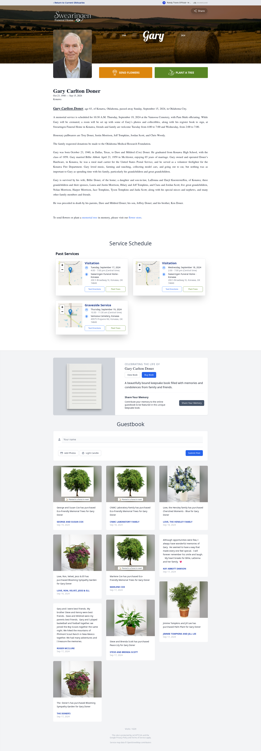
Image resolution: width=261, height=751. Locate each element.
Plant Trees (115, 289)
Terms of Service (139, 737)
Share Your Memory (192, 403)
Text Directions (94, 289)
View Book (132, 374)
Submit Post (194, 453)
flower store (135, 217)
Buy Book (149, 374)
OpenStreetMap (133, 742)
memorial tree (89, 217)
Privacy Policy (122, 737)
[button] (70, 270)
